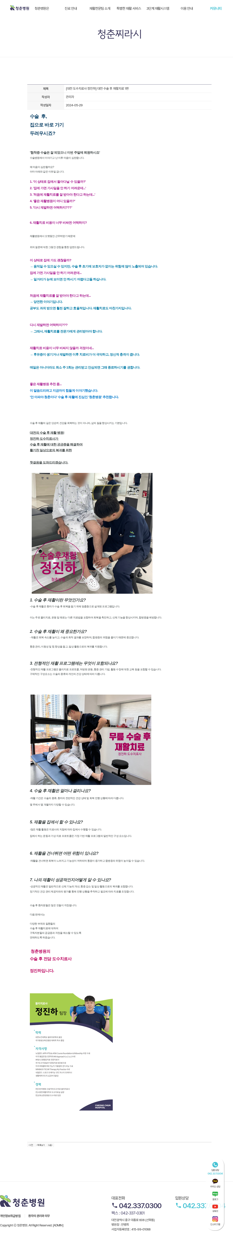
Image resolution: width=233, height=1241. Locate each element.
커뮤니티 (216, 8)
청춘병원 (19, 7)
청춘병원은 (42, 8)
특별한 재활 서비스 (128, 8)
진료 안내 (71, 8)
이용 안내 (187, 8)
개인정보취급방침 (10, 1216)
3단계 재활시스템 (157, 8)
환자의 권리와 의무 (39, 1216)
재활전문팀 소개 (99, 8)
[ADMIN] (58, 1225)
